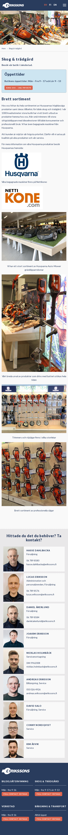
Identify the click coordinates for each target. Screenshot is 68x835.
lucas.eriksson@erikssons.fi (40, 594)
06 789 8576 (32, 590)
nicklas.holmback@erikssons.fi (41, 666)
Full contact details (15, 794)
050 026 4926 (33, 689)
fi (50, 5)
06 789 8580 (32, 560)
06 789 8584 (32, 617)
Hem (4, 48)
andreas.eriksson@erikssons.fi (41, 693)
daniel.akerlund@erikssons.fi (40, 621)
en (55, 5)
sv (45, 5)
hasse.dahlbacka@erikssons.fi (41, 564)
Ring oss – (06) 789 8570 (18, 88)
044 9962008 (33, 663)
